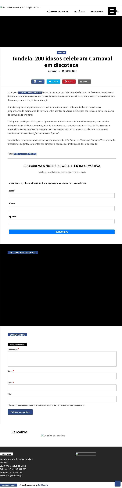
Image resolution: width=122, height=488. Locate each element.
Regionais (5, 123)
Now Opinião (6, 64)
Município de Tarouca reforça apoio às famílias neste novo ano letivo (91, 282)
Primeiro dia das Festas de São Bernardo (16, 98)
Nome (11, 371)
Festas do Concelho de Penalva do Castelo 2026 (16, 42)
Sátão (39, 64)
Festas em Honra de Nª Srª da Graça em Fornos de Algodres (52, 23)
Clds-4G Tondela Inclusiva (25, 154)
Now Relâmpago (43, 92)
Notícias (79, 11)
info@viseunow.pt (14, 475)
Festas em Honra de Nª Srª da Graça (16, 129)
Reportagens (6, 35)
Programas (97, 11)
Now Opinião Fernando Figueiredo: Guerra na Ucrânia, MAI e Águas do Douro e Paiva (88, 100)
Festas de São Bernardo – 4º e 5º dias (52, 70)
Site (9, 394)
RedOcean (43, 485)
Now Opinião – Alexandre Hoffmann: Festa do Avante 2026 (16, 70)
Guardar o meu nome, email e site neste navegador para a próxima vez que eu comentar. (47, 405)
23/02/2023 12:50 (69, 71)
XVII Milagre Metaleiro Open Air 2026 (87, 42)
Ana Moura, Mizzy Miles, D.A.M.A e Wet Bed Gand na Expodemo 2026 (57, 282)
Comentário (13, 349)
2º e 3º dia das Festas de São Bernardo (88, 70)
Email (11, 382)
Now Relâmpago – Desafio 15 (52, 97)
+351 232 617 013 (17, 469)
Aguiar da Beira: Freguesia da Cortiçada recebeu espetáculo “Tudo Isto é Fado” (91, 312)
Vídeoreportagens (57, 11)
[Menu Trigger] (112, 11)
